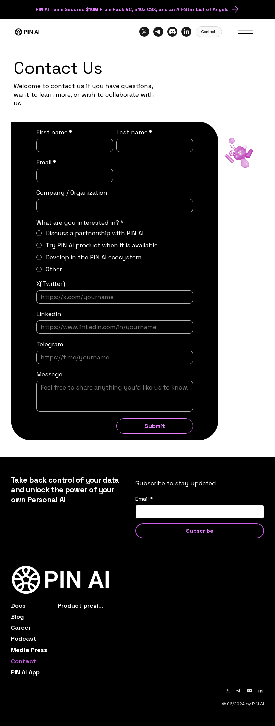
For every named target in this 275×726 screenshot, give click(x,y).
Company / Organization (71, 192)
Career (21, 627)
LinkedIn (48, 314)
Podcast (23, 638)
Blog (17, 616)
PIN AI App (25, 672)
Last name (134, 132)
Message (49, 374)
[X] (144, 32)
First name (54, 132)
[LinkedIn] (186, 32)
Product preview (81, 605)
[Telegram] (158, 32)
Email (46, 162)
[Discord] (172, 32)
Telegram (49, 344)
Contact (23, 661)
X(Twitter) (50, 284)
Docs (18, 605)
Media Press (29, 650)
